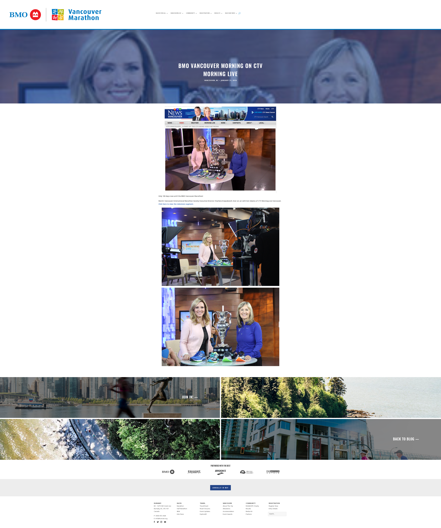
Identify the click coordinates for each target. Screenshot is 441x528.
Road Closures (205, 509)
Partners (249, 514)
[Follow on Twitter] (158, 522)
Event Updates (205, 511)
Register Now (273, 506)
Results (217, 13)
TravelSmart (204, 506)
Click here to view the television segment (175, 204)
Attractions (226, 509)
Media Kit (249, 511)
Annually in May (220, 488)
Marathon (180, 506)
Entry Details (273, 509)
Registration (205, 13)
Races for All (161, 13)
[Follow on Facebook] (154, 522)
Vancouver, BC (176, 13)
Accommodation (228, 511)
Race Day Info (230, 13)
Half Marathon (182, 509)
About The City (228, 506)
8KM (178, 511)
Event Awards (227, 514)
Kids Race (180, 514)
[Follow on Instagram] (161, 522)
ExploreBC (203, 514)
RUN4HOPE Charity (252, 506)
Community (190, 13)
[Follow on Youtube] (165, 522)
